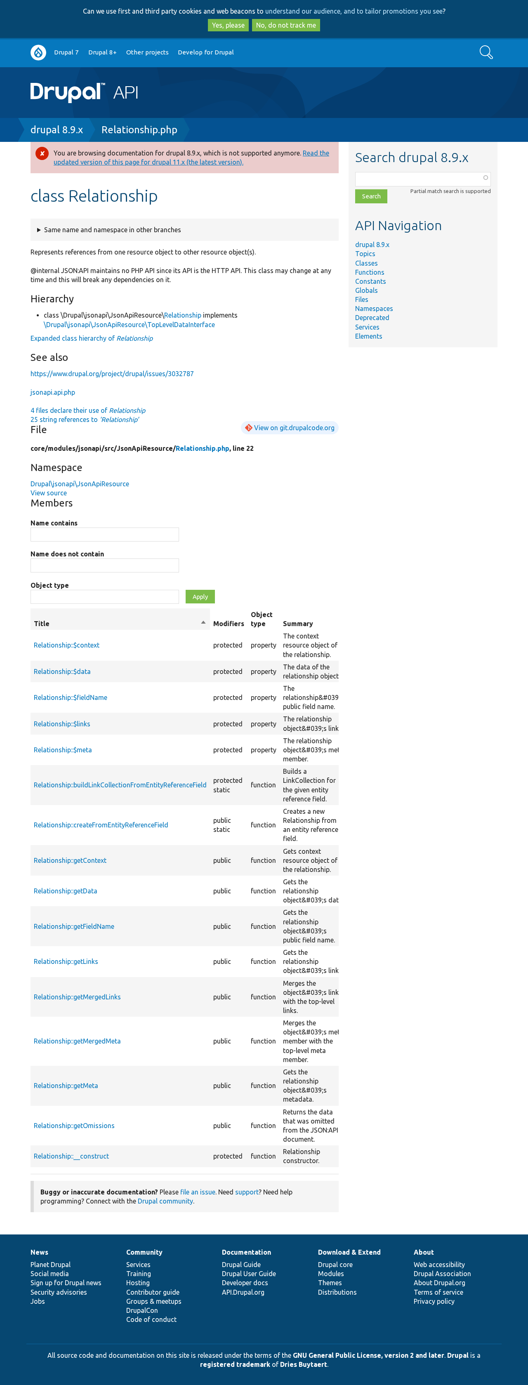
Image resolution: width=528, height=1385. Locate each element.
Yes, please (228, 25)
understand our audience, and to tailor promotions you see (354, 11)
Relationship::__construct (71, 1156)
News (39, 1252)
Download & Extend (349, 1252)
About (424, 1252)
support (247, 1192)
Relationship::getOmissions (74, 1125)
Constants (370, 281)
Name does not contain (67, 554)
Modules (331, 1273)
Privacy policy (434, 1301)
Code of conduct (151, 1319)
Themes (330, 1282)
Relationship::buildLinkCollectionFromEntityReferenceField (120, 785)
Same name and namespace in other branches (112, 229)
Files (361, 299)
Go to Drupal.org (38, 52)
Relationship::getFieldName (74, 926)
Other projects (147, 52)
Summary (298, 623)
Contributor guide (152, 1292)
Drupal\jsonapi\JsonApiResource (80, 484)
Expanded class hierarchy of (92, 338)
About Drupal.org (439, 1282)
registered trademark (235, 1364)
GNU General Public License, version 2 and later (368, 1355)
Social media (50, 1273)
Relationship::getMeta (66, 1085)
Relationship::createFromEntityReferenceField (101, 825)
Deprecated (372, 317)
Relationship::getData (65, 891)
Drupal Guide (241, 1264)
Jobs (38, 1301)
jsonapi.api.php (53, 392)
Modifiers (228, 623)
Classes (366, 263)
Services (367, 327)
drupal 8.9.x (57, 129)
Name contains (54, 523)
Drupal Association (442, 1273)
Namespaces (374, 308)
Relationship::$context (66, 645)
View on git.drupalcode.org (294, 427)
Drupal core (335, 1264)
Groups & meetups (154, 1301)
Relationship (182, 315)
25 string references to (85, 419)
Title (120, 624)
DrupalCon (142, 1310)
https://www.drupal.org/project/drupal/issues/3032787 (112, 373)
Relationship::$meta (63, 750)
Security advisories (59, 1292)
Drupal (458, 1355)
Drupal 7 (66, 52)
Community (144, 1252)
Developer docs (245, 1282)
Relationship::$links (62, 724)
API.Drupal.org (243, 1292)
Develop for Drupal (206, 52)
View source (49, 493)
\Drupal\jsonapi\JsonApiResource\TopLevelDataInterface (129, 324)
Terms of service (438, 1292)
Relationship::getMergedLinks (77, 997)
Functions (369, 272)
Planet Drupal (51, 1264)
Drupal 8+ (102, 52)
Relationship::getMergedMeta (77, 1041)
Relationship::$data (62, 671)
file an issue (197, 1192)
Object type (50, 585)
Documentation (246, 1252)
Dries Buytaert (303, 1364)
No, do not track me (286, 25)
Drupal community (165, 1201)
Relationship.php (139, 129)
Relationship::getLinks (66, 961)
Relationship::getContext (70, 860)
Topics (365, 253)
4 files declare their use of (88, 410)
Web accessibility (439, 1264)
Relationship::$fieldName (70, 697)
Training (138, 1273)
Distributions (337, 1292)
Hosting (138, 1282)
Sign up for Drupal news (66, 1282)
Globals (366, 290)
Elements (368, 336)
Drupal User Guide (249, 1273)
